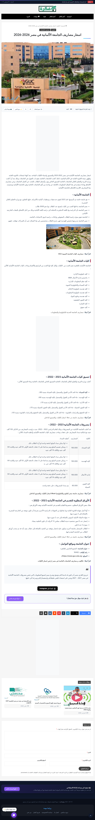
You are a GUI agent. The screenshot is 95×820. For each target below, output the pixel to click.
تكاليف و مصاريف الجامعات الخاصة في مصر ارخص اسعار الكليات (60, 561)
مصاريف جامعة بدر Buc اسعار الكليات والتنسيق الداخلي (63, 417)
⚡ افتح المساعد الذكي (12, 789)
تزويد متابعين (64, 812)
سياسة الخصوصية (47, 812)
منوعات (36, 16)
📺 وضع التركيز (8, 109)
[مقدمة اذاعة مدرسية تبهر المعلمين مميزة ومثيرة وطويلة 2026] (77, 696)
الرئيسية (69, 16)
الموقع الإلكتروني (41, 760)
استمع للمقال (38, 109)
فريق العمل (36, 812)
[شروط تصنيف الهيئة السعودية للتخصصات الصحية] (47, 693)
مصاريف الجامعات (44, 30)
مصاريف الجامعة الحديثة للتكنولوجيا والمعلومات (67, 312)
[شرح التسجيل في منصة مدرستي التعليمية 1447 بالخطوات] (17, 692)
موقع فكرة (62, 802)
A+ (30, 109)
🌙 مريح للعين (18, 109)
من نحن (29, 812)
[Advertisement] (47, 143)
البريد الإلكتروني (86, 760)
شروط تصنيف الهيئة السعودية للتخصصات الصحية (48, 703)
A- (25, 109)
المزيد (28, 16)
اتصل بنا (56, 812)
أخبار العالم (62, 16)
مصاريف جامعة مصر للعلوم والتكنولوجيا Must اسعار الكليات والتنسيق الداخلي (56, 493)
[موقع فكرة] (47, 9)
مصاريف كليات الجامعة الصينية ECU (70, 254)
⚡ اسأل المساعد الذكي (15, 598)
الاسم (89, 752)
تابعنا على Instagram (47, 588)
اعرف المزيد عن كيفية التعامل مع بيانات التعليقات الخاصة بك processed (40, 772)
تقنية (44, 16)
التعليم (58, 26)
